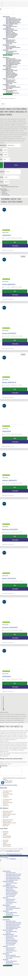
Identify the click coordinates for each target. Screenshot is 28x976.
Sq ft (1, 159)
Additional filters (4, 185)
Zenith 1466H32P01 (8, 284)
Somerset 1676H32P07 (10, 627)
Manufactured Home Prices (12, 53)
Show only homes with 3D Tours (10, 186)
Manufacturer (3, 145)
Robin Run (8, 27)
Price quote (15, 245)
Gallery (5, 834)
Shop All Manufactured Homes (13, 22)
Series (1, 177)
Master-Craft (6, 815)
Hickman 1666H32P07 (9, 480)
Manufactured (5, 190)
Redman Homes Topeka (11, 30)
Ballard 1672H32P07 (9, 578)
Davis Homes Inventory (11, 26)
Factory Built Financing (11, 51)
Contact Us (6, 796)
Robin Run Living (10, 41)
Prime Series (5, 232)
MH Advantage (9, 52)
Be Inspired (6, 45)
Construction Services (11, 42)
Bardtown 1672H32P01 (10, 529)
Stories (1, 181)
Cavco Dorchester (10, 37)
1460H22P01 (6, 235)
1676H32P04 (6, 676)
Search (16, 165)
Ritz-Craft (5, 817)
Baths (1, 154)
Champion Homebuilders (12, 33)
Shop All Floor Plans (11, 17)
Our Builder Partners (8, 29)
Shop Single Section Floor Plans (13, 19)
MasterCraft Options (11, 46)
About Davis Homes (10, 40)
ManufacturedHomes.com (14, 854)
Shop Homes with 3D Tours (12, 21)
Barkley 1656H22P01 (9, 382)
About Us (5, 38)
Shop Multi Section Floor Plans (13, 20)
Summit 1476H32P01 (9, 333)
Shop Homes (6, 16)
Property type (3, 189)
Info (15, 242)
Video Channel (7, 837)
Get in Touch (9, 43)
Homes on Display (8, 25)
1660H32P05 (6, 431)
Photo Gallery (9, 48)
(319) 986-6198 (7, 55)
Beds (1, 150)
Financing (5, 50)
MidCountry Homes (10, 32)
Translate (13, 858)
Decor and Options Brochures (13, 47)
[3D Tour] (23, 256)
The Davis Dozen (7, 791)
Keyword (2, 171)
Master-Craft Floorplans (11, 35)
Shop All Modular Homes (12, 23)
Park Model (4, 193)
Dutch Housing (9, 31)
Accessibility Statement (13, 851)
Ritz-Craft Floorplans (11, 36)
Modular (4, 192)
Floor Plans (6, 792)
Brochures (5, 831)
